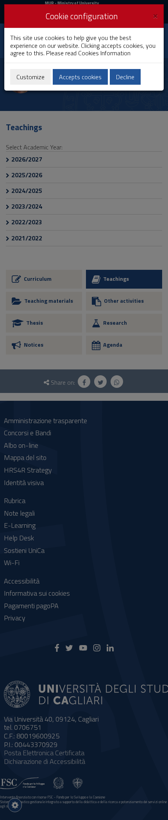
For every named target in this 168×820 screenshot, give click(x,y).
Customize (30, 77)
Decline (125, 77)
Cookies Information (104, 53)
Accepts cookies (80, 77)
